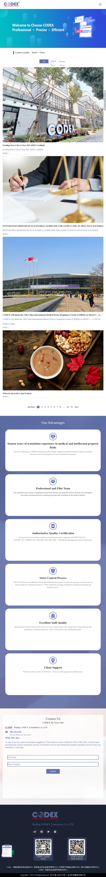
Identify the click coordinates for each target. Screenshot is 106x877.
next (76, 407)
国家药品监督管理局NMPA (55, 870)
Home (34, 52)
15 (72, 407)
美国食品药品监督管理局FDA (45, 867)
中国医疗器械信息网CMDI (69, 867)
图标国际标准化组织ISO (23, 867)
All (44, 61)
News (42, 52)
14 (68, 407)
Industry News (62, 61)
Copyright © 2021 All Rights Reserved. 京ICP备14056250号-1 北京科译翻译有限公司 (53, 875)
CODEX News (53, 61)
